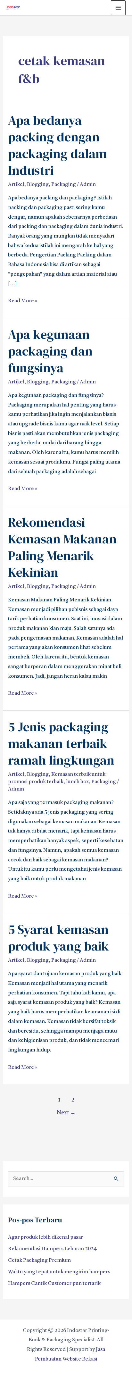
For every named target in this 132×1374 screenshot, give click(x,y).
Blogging (38, 184)
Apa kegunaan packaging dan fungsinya (50, 351)
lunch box (77, 781)
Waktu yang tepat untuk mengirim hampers (59, 1272)
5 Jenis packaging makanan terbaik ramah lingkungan (61, 743)
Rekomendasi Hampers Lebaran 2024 (52, 1249)
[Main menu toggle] (118, 7)
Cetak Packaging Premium (39, 1260)
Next (66, 1113)
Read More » (22, 300)
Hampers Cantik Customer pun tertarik (54, 1283)
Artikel (16, 184)
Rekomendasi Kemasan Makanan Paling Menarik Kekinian (62, 547)
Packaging (63, 184)
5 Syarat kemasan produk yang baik (58, 938)
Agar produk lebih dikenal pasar (45, 1237)
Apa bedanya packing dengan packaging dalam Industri (57, 145)
